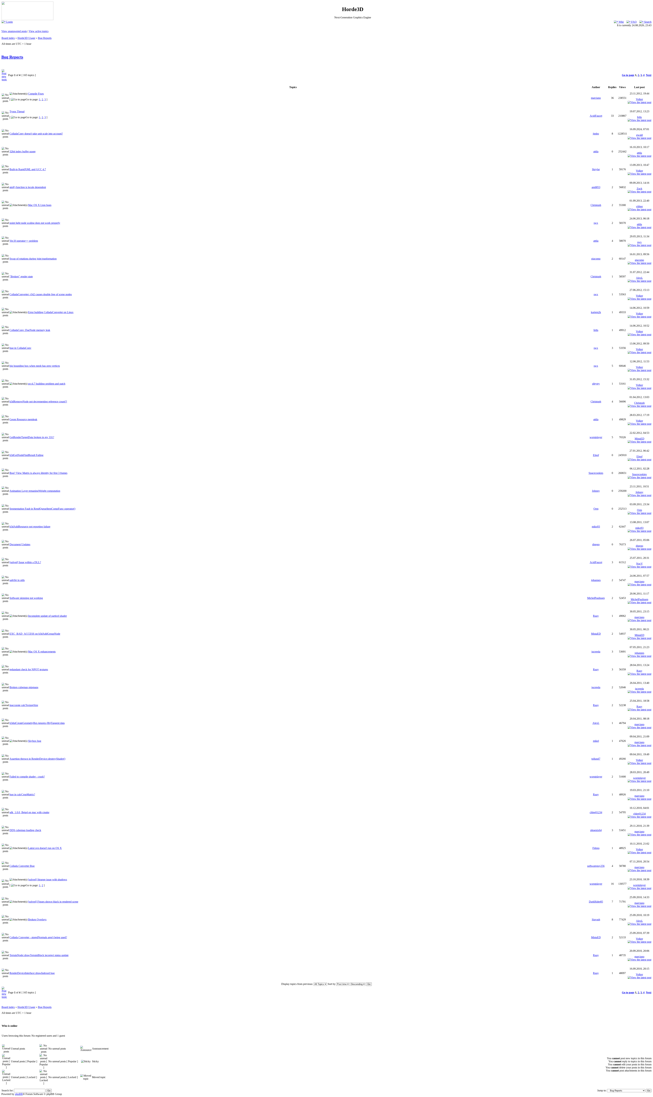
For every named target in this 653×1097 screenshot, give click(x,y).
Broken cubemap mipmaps (24, 687)
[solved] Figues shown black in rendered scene (53, 901)
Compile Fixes (36, 93)
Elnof (596, 455)
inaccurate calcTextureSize (24, 705)
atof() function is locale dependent (28, 187)
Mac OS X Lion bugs (39, 205)
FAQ (634, 21)
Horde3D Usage (26, 38)
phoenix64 (596, 830)
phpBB (19, 1094)
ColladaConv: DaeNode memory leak (30, 330)
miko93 (596, 526)
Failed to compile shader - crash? (27, 776)
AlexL (639, 277)
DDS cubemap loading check (25, 830)
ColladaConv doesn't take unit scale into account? (36, 133)
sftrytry (596, 383)
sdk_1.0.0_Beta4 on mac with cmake (29, 812)
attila (595, 151)
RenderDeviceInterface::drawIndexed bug (32, 973)
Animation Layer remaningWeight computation (35, 490)
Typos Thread (17, 111)
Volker (639, 99)
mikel (596, 740)
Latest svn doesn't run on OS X (45, 848)
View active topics (38, 31)
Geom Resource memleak (23, 419)
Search (647, 21)
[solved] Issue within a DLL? (25, 562)
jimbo (596, 133)
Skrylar (596, 169)
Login (9, 21)
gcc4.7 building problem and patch (46, 383)
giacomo (595, 258)
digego (596, 544)
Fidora (595, 848)
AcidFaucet (596, 115)
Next (648, 75)
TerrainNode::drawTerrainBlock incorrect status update (39, 955)
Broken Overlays (37, 919)
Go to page (628, 75)
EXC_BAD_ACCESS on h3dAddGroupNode (35, 633)
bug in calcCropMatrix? (22, 794)
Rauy (596, 615)
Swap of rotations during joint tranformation (33, 258)
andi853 (596, 187)
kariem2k (596, 312)
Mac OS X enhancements (42, 651)
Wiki (621, 21)
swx (596, 222)
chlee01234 (596, 812)
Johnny (596, 490)
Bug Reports (45, 38)
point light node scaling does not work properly (35, 222)
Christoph (596, 205)
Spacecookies (596, 473)
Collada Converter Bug (22, 865)
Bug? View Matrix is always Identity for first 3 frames (38, 473)
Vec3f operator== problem (24, 240)
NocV (639, 563)
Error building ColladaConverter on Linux (50, 312)
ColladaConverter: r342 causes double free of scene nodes (41, 294)
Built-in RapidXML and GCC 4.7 (28, 169)
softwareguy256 (596, 865)
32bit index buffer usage (23, 151)
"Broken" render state (21, 276)
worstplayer (596, 437)
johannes (596, 580)
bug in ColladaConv (20, 348)
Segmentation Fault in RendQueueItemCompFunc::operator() (42, 508)
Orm (595, 508)
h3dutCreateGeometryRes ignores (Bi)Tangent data (37, 723)
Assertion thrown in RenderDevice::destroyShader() (37, 758)
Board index (8, 38)
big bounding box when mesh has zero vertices (35, 365)
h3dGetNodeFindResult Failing (26, 455)
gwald (639, 135)
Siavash (596, 919)
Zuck (639, 188)
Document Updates (20, 544)
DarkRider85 (596, 901)
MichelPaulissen (596, 598)
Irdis (639, 117)
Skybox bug (34, 740)
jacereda (595, 651)
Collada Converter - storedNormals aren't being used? (38, 937)
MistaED (639, 438)
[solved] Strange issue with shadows (47, 879)
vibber (639, 206)
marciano (596, 97)
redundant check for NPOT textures (29, 669)
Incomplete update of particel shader (47, 615)
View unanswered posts (14, 31)
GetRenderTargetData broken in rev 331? (32, 437)
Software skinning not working (26, 598)
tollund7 (595, 758)
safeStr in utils (17, 580)
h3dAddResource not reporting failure (30, 526)
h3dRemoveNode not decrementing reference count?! (38, 401)
